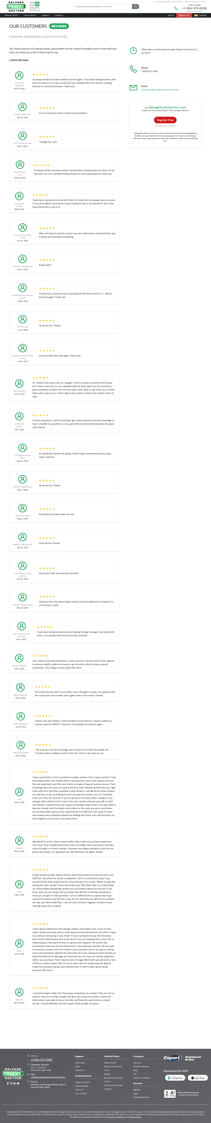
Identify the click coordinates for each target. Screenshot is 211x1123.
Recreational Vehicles (113, 1077)
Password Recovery (141, 1097)
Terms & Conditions (141, 1077)
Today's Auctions (82, 1082)
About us (137, 1062)
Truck (106, 1070)
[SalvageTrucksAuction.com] (37, 3)
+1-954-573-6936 (194, 8)
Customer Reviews (141, 1066)
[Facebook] (7, 1083)
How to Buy (80, 1062)
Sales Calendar (81, 1086)
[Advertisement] (105, 1030)
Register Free (165, 120)
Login (135, 1093)
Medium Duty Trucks (113, 1066)
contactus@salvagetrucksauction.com (169, 1)
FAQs (77, 1066)
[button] (30, 15)
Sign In (171, 15)
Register (136, 1089)
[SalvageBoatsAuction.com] (37, 8)
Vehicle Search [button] (11, 15)
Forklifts (107, 1089)
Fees (135, 1074)
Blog (135, 1070)
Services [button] (58, 15)
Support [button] (45, 15)
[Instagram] (11, 1083)
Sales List (79, 1089)
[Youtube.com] (18, 1083)
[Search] (135, 6)
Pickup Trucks (110, 1062)
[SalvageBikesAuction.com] (32, 8)
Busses (107, 1074)
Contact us (79, 1070)
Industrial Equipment (113, 1085)
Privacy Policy (135, 1117)
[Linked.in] (14, 1083)
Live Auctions (81, 1093)
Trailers (107, 1081)
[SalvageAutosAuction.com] (32, 3)
